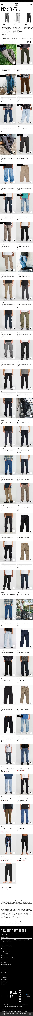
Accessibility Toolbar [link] (18, 1009)
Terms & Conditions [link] (13, 1004)
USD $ (4, 995)
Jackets (30, 38)
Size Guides (4, 977)
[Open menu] (2, 4)
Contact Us (3, 948)
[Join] (30, 937)
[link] (20, 990)
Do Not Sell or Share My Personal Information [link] (11, 1006)
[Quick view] (14, 63)
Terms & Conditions (19, 939)
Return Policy (4, 953)
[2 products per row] (30, 42)
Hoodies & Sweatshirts (21, 38)
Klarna (2, 955)
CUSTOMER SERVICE (6, 946)
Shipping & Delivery (6, 951)
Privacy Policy (10, 941)
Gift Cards (3, 975)
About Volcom (4, 972)
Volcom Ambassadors (6, 984)
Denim (8, 38)
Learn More (4, 1014)
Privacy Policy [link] (4, 1004)
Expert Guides (4, 981)
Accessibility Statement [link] (6, 1009)
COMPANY (3, 970)
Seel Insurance (4, 960)
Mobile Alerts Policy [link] (23, 1004)
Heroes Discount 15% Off (7, 964)
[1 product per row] (28, 42)
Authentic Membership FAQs (8, 957)
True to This (4, 979)
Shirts (13, 38)
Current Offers (4, 962)
